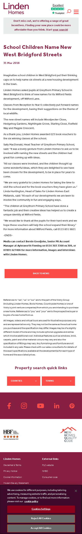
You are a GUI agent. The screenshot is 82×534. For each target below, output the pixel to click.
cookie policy (31, 501)
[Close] (76, 491)
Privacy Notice (10, 471)
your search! (60, 30)
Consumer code (49, 477)
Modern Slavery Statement (16, 483)
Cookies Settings (41, 509)
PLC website (48, 465)
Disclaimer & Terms (12, 465)
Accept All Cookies (41, 528)
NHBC (45, 471)
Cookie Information (12, 477)
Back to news (41, 274)
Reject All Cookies (41, 518)
